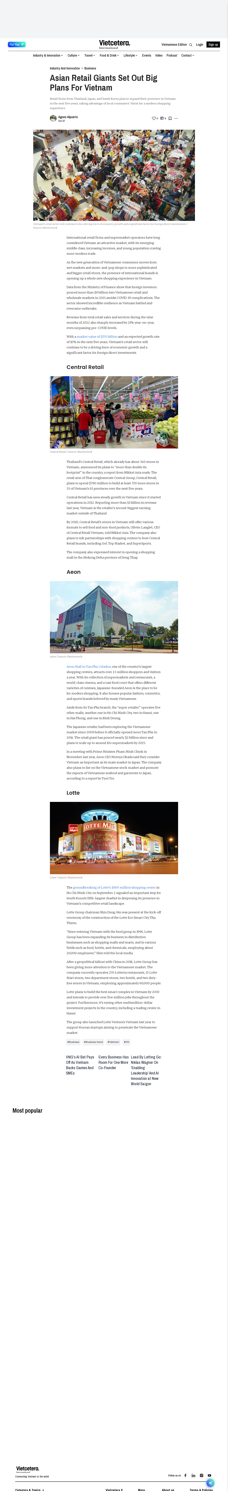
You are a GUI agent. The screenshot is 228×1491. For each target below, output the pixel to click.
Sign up (213, 44)
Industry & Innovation (46, 55)
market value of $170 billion (97, 337)
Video (159, 55)
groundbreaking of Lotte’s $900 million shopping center (114, 887)
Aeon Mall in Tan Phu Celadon (89, 667)
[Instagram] (201, 1475)
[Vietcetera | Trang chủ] (114, 44)
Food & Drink (108, 55)
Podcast (172, 55)
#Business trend (93, 1042)
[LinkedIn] (193, 1475)
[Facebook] (185, 1475)
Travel (88, 55)
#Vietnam (113, 1042)
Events (146, 55)
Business (90, 68)
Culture (72, 55)
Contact (186, 55)
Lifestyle (129, 55)
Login (199, 44)
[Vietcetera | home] (27, 1469)
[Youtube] (209, 1475)
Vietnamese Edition (174, 44)
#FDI (126, 1042)
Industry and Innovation (65, 68)
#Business (73, 1042)
